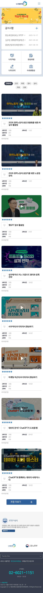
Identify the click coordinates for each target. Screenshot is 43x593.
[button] (39, 525)
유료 (24, 87)
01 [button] (26, 19)
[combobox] (21, 556)
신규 (16, 83)
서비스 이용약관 (5, 561)
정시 (29, 83)
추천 (22, 83)
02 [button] (31, 19)
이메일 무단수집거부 (28, 561)
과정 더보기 (15, 502)
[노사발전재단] (21, 4)
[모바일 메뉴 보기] (39, 3)
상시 (35, 83)
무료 (18, 87)
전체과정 (8, 83)
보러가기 (5, 531)
